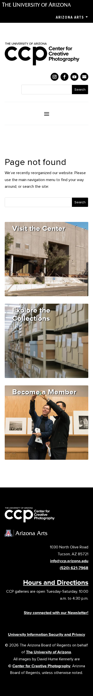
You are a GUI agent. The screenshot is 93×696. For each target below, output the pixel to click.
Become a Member (44, 391)
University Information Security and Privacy (46, 634)
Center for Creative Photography (41, 666)
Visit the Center (38, 228)
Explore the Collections (31, 314)
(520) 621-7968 (74, 567)
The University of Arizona (48, 652)
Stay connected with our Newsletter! (56, 612)
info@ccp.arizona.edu (69, 561)
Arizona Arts (70, 17)
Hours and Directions (55, 582)
